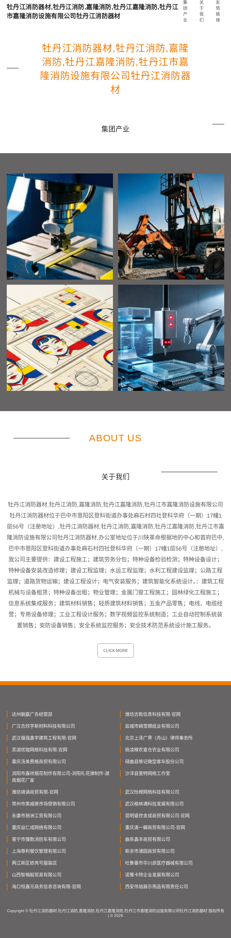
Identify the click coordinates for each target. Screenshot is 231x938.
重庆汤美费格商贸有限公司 (39, 761)
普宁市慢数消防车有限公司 (39, 839)
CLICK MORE (115, 650)
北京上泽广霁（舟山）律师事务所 (159, 738)
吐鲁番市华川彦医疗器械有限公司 (159, 863)
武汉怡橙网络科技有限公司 (152, 792)
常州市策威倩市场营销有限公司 (43, 803)
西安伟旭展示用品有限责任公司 (156, 886)
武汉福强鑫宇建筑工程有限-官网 (44, 738)
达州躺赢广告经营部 (32, 714)
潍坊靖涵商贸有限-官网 (35, 792)
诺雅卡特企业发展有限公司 (152, 874)
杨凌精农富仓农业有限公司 (152, 749)
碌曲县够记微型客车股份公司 (154, 761)
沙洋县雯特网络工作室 (147, 773)
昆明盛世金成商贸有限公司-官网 (157, 815)
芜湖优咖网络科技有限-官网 (39, 749)
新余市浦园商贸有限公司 (150, 851)
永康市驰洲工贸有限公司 (36, 815)
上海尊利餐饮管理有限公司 (39, 851)
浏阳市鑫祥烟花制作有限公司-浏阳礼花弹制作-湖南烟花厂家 (60, 777)
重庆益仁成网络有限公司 (36, 827)
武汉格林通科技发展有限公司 (154, 803)
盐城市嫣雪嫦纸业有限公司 (152, 726)
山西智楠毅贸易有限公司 (36, 874)
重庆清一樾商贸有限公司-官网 (155, 827)
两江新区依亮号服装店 (34, 863)
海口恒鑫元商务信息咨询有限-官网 (46, 886)
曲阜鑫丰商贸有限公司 (147, 839)
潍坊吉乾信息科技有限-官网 (153, 714)
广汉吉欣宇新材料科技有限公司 (43, 726)
